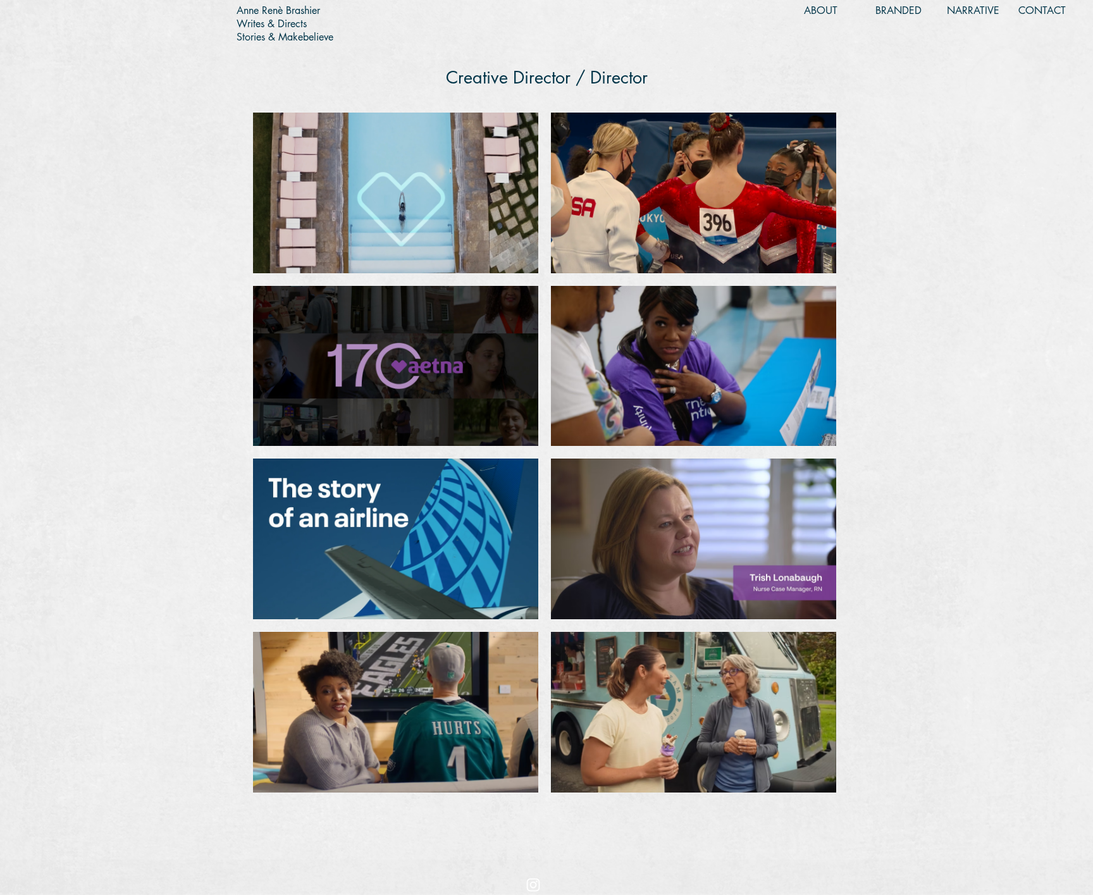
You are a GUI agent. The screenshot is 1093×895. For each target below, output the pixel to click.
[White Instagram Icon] (533, 885)
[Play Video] (396, 193)
